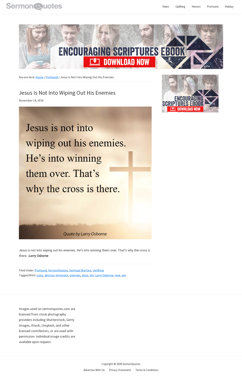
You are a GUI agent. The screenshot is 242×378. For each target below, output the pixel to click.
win (124, 275)
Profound (41, 270)
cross (39, 275)
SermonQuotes (58, 270)
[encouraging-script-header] (121, 27)
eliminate (62, 275)
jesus (85, 275)
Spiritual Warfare (80, 270)
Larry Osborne (104, 275)
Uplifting (98, 270)
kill (92, 275)
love (117, 275)
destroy (49, 275)
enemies (75, 275)
